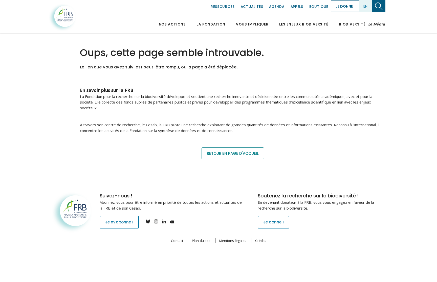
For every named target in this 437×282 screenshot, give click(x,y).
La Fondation (210, 24)
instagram (156, 221)
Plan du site (201, 240)
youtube (172, 221)
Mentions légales (232, 240)
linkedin (164, 221)
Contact (177, 240)
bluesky (148, 221)
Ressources (223, 6)
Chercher (378, 6)
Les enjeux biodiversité (304, 24)
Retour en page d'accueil (233, 153)
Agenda (276, 6)
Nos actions (172, 24)
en (365, 6)
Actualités (252, 6)
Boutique (318, 6)
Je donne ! (345, 6)
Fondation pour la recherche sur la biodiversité (62, 17)
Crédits (260, 240)
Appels (297, 6)
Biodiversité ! (362, 24)
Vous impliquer (252, 24)
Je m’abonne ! (119, 222)
